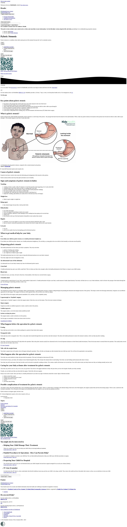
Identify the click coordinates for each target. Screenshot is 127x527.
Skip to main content (5, 1)
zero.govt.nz (14, 87)
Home (11, 31)
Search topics (5, 25)
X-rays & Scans (4, 284)
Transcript (13, 169)
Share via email (8, 46)
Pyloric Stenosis (14, 32)
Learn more (10, 449)
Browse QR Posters (9, 71)
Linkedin (6, 491)
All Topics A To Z (8, 19)
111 (72, 92)
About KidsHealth (8, 512)
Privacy (5, 517)
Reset (14, 25)
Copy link (9, 48)
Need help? (54, 87)
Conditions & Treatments (9, 18)
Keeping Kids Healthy (9, 16)
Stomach (3, 404)
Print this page (8, 51)
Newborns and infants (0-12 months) (9, 406)
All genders (3, 407)
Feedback (6, 514)
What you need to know (6, 73)
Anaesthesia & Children (6, 321)
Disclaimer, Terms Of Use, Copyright (12, 516)
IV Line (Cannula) (5, 345)
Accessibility (6, 513)
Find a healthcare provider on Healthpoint (10, 509)
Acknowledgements (16, 394)
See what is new (24, 5)
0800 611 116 (22, 92)
